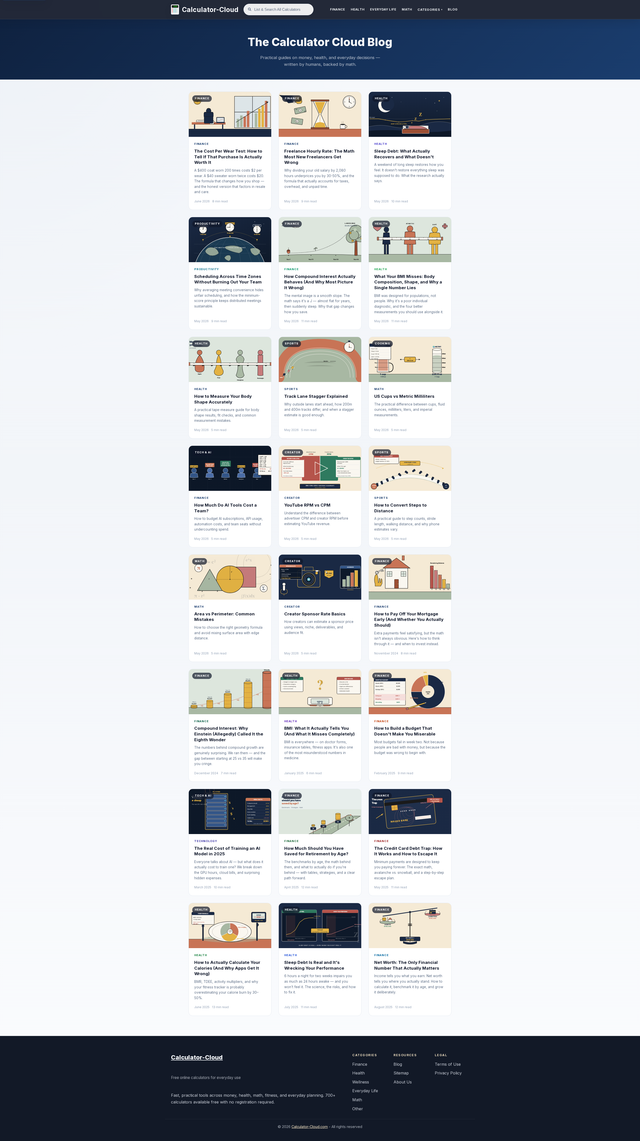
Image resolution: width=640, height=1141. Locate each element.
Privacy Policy (448, 1072)
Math (357, 1099)
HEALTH (358, 9)
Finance (359, 1064)
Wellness (360, 1081)
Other (357, 1108)
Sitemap (401, 1072)
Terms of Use (448, 1064)
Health (358, 1072)
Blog (398, 1064)
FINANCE (337, 9)
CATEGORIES (430, 10)
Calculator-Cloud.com (310, 1126)
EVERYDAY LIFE (383, 9)
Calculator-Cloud (197, 1057)
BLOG (453, 9)
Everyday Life (365, 1090)
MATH (407, 9)
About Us (403, 1081)
